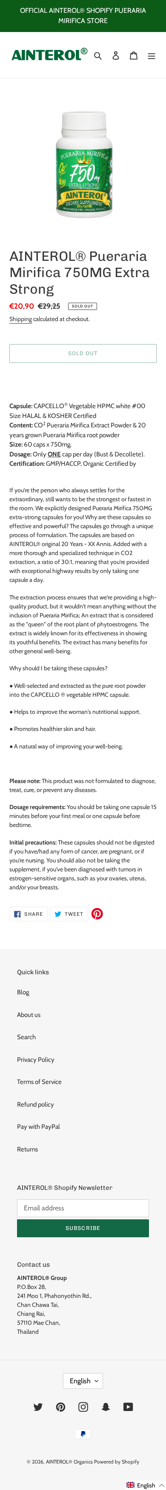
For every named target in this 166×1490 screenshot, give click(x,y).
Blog (23, 992)
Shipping (20, 319)
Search (26, 1037)
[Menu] (151, 55)
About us (28, 1015)
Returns (27, 1149)
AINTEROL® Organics (69, 1461)
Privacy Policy (35, 1059)
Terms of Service (39, 1082)
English (80, 1381)
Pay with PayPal (38, 1127)
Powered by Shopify (116, 1461)
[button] (146, 1485)
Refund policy (35, 1104)
